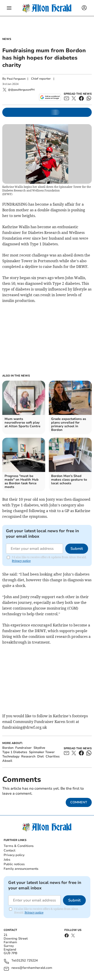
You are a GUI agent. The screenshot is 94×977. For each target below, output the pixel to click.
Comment (78, 802)
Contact (9, 850)
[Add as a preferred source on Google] (50, 97)
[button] (9, 8)
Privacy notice (21, 561)
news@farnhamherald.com (31, 968)
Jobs (7, 859)
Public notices (14, 864)
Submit (76, 548)
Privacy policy (14, 855)
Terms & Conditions (19, 846)
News (6, 39)
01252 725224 (27, 961)
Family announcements (21, 869)
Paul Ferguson (16, 79)
